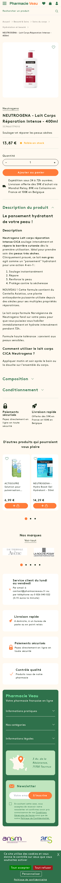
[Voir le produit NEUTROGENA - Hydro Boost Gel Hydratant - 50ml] (45, 468)
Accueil (6, 21)
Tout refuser (43, 867)
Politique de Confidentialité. (35, 818)
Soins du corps (40, 21)
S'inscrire (40, 795)
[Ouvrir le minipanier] (50, 3)
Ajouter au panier (31, 172)
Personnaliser (31, 873)
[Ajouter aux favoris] (53, 47)
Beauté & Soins (21, 21)
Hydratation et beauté (14, 27)
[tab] (28, 207)
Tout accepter (20, 867)
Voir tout (30, 540)
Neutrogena (11, 108)
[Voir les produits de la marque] (15, 551)
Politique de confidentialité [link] (30, 879)
